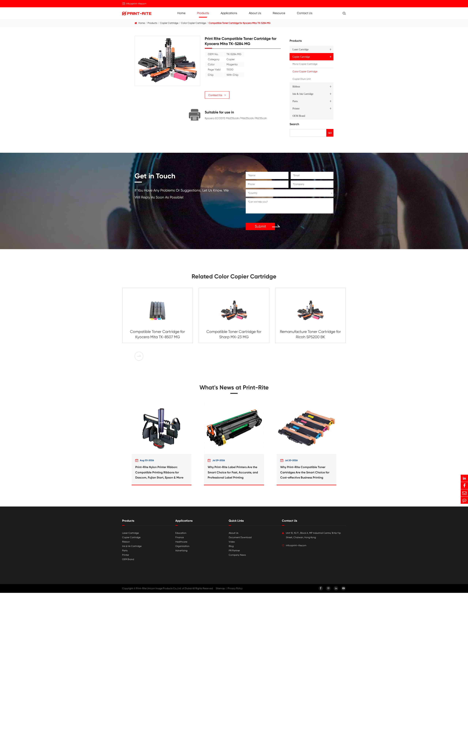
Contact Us (304, 13)
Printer (296, 108)
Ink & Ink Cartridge (302, 93)
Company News (237, 555)
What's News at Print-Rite (234, 387)
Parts (295, 101)
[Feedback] (464, 500)
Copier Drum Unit (301, 79)
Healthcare (181, 541)
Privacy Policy (235, 588)
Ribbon (296, 86)
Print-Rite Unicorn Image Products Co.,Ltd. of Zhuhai (164, 588)
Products (203, 13)
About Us (255, 13)
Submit (260, 226)
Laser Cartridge (300, 49)
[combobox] (289, 193)
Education (180, 533)
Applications (229, 13)
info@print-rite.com (136, 3)
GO (330, 133)
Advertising (181, 550)
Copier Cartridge (169, 23)
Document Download (240, 537)
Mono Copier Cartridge (304, 64)
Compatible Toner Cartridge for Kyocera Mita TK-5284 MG (239, 23)
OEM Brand (298, 115)
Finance (179, 537)
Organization (182, 546)
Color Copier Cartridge (193, 23)
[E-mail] (464, 492)
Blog (231, 546)
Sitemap (220, 588)
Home (181, 13)
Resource (279, 13)
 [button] (126, 356)
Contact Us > (217, 95)
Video (232, 541)
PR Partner (234, 550)
